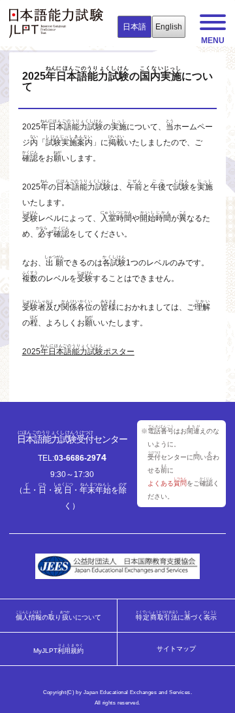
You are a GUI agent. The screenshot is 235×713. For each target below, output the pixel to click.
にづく (176, 615)
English (168, 26)
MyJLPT (58, 648)
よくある (167, 483)
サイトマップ (176, 649)
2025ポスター (78, 351)
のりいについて (58, 615)
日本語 (134, 26)
